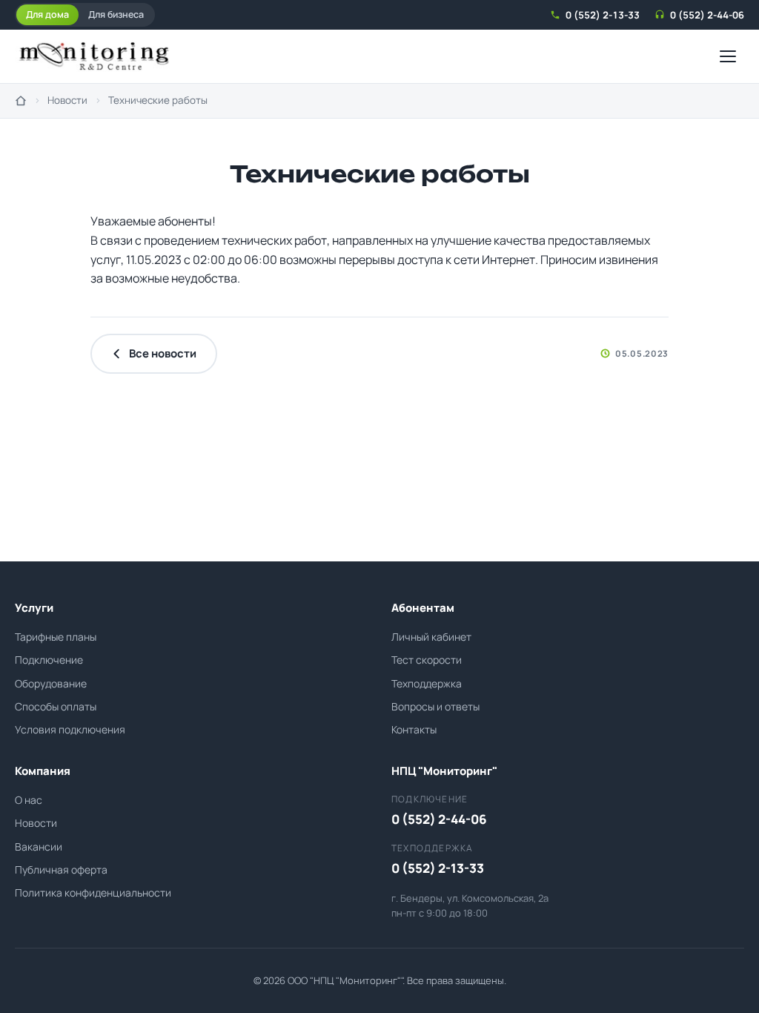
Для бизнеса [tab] (116, 14)
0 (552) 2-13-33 (603, 15)
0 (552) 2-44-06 (707, 15)
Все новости (162, 353)
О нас (28, 800)
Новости (67, 100)
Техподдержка (426, 683)
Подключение (49, 660)
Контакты (414, 729)
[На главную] (21, 101)
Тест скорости (426, 660)
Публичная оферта (61, 869)
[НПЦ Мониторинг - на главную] (94, 56)
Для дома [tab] (47, 14)
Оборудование (51, 683)
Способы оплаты (55, 706)
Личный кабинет (431, 637)
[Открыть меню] (728, 56)
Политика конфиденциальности (93, 892)
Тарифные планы (55, 637)
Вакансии (38, 846)
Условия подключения (70, 729)
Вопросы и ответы (435, 706)
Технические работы (158, 100)
